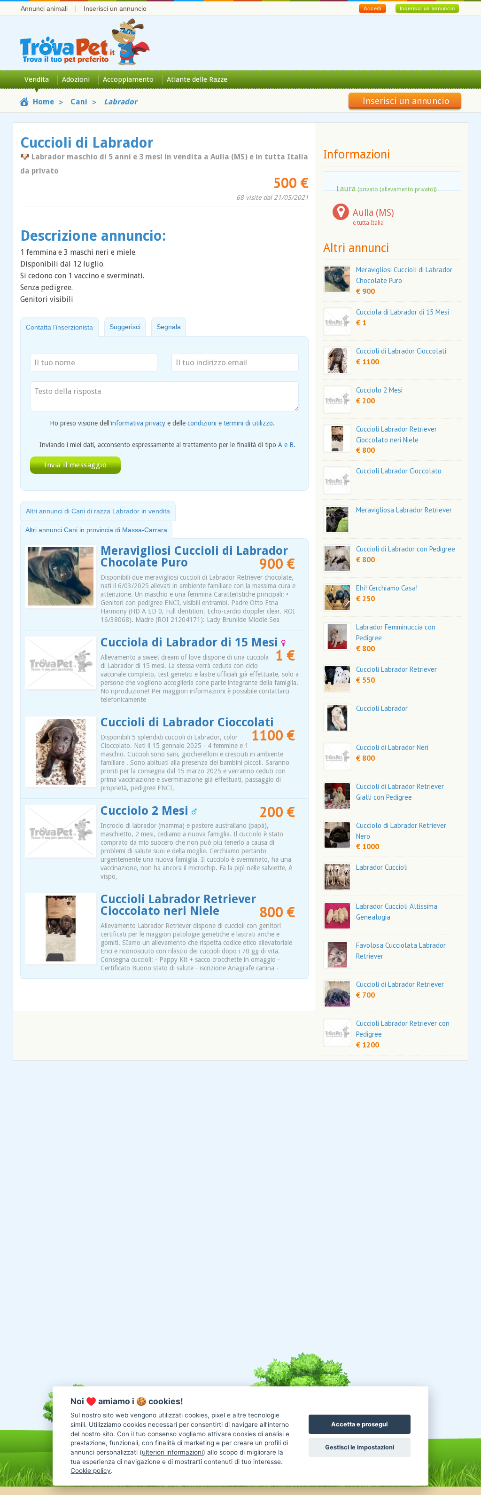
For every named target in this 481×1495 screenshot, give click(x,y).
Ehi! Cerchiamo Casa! (387, 587)
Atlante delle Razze (197, 79)
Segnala (168, 326)
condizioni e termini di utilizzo (230, 423)
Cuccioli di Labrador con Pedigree (405, 548)
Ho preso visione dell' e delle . (162, 423)
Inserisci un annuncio (115, 8)
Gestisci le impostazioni (359, 1447)
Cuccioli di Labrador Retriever (400, 984)
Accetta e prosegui (359, 1424)
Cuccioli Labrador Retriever (396, 669)
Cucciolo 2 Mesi (146, 811)
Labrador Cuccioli (382, 867)
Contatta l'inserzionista (59, 327)
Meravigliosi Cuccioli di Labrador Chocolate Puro (194, 556)
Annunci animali (44, 8)
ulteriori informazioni (172, 1452)
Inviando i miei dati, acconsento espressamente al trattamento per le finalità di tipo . (167, 444)
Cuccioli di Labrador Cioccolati (187, 722)
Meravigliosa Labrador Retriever (404, 509)
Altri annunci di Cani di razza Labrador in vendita (98, 511)
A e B (286, 444)
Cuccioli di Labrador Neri (392, 747)
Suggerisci (124, 326)
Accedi (372, 8)
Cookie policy (90, 1470)
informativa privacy (138, 423)
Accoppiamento (128, 79)
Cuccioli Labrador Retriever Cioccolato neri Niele (178, 905)
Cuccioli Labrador (382, 708)
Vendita (36, 79)
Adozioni (76, 79)
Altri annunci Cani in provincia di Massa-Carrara (96, 530)
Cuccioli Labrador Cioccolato (399, 470)
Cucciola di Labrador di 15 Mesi (191, 642)
